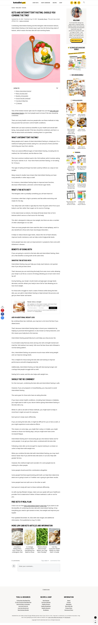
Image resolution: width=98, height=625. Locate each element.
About (68, 600)
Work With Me (68, 606)
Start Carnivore (45, 2)
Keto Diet (18, 7)
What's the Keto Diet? (22, 93)
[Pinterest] (78, 2)
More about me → (76, 40)
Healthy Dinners (46, 604)
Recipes (55, 2)
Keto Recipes (46, 600)
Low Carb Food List (23, 606)
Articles (24, 7)
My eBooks (46, 610)
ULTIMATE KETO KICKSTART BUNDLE (77, 48)
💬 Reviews (19, 103)
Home (13, 7)
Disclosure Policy (69, 610)
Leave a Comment (24, 21)
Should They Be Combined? (23, 98)
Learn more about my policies (55, 617)
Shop (60, 2)
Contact (69, 602)
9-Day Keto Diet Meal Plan (23, 600)
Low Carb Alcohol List (23, 608)
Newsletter (69, 604)
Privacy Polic (68, 608)
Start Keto (35, 2)
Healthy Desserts (46, 608)
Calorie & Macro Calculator (23, 604)
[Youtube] (75, 2)
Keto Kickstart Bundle (23, 610)
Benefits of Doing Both (22, 96)
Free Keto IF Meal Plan (22, 101)
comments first (55, 561)
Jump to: (17, 88)
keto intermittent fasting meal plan (35, 506)
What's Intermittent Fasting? (23, 91)
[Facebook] (71, 2)
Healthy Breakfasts (46, 606)
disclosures (67, 617)
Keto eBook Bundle (77, 75)
